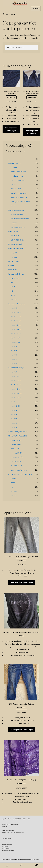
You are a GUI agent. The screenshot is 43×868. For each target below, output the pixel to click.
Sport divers (12, 270)
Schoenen (12, 265)
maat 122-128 (16, 316)
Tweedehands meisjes (16, 368)
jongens (14, 253)
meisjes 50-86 (16, 461)
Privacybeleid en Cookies (8, 850)
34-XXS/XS (15, 278)
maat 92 (14, 359)
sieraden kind (16, 189)
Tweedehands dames (16, 274)
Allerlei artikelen (14, 163)
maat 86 (14, 355)
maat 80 (14, 351)
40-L (12, 291)
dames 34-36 (16, 440)
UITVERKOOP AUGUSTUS (17, 436)
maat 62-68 (15, 342)
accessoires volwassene (20, 218)
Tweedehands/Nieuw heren (18, 431)
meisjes (14, 257)
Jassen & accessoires (16, 210)
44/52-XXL (15, 299)
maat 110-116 (16, 312)
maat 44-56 (15, 338)
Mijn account (7, 865)
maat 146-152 (16, 325)
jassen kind (15, 223)
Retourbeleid (5, 846)
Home (7, 14)
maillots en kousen (18, 180)
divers (13, 483)
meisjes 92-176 (16, 466)
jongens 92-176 (16, 457)
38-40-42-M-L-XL (17, 240)
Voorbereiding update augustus (20, 474)
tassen (13, 206)
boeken (14, 167)
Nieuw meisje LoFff (15, 244)
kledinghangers (17, 176)
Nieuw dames (13, 231)
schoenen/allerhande (19, 470)
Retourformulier (6, 848)
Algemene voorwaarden (7, 844)
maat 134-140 (16, 321)
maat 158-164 (16, 329)
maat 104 (14, 308)
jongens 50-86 (16, 453)
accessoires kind (17, 214)
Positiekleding (13, 261)
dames (13, 478)
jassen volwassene (18, 227)
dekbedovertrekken (18, 172)
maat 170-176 (16, 333)
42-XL (13, 295)
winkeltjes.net (35, 859)
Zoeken (21, 865)
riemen (13, 184)
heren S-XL (15, 449)
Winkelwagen (33, 864)
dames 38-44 (16, 444)
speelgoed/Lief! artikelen (20, 201)
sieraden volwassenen (19, 193)
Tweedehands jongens (16, 304)
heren (13, 487)
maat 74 (14, 346)
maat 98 (14, 363)
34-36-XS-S (15, 235)
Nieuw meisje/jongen (16, 248)
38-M (13, 287)
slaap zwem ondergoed (19, 197)
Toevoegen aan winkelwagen (11, 129)
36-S (12, 282)
